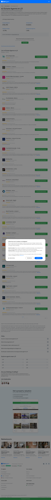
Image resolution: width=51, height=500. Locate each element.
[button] (11, 258)
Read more (22, 255)
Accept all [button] (38, 258)
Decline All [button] (29, 258)
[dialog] (25, 250)
